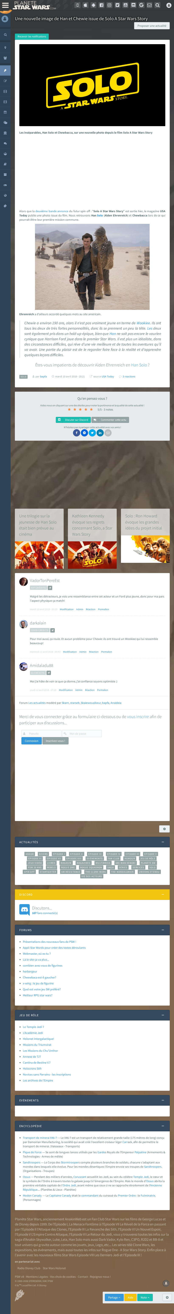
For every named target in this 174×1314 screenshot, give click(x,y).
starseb (75, 703)
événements (47, 1250)
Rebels (51, 867)
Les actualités (37, 703)
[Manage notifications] (166, 1283)
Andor (30, 853)
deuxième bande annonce (52, 211)
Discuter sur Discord (76, 420)
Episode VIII (73, 858)
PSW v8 (19, 1277)
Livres (51, 862)
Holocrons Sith (32, 1068)
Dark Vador (107, 1239)
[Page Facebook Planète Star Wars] (101, 5)
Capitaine (55, 1195)
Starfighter (48, 871)
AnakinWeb (73, 1219)
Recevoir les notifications (32, 36)
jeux (91, 1244)
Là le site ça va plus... (36, 959)
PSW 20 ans (35, 867)
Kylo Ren (123, 1239)
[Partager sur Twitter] (92, 432)
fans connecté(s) (45, 910)
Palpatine (140, 1152)
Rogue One (68, 867)
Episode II (76, 853)
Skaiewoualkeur (91, 703)
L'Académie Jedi (33, 1033)
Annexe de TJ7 (32, 1057)
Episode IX (132, 853)
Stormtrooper (70, 1162)
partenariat (26, 1261)
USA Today (108, 376)
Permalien (103, 609)
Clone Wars (141, 1244)
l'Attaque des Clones (52, 1229)
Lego (99, 1244)
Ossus (26, 1177)
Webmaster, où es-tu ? (37, 954)
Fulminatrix (148, 1195)
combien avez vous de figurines (42, 965)
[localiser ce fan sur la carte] (50, 588)
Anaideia (116, 703)
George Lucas (152, 1219)
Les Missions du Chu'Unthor (40, 1051)
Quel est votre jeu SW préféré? (42, 989)
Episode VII (54, 858)
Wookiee (143, 323)
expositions (23, 1250)
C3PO (135, 1239)
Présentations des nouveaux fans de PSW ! (49, 942)
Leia (64, 1239)
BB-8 (156, 1239)
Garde (101, 1152)
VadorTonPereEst (45, 580)
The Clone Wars (96, 871)
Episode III (95, 853)
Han (112, 333)
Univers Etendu (149, 871)
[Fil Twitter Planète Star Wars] (118, 5)
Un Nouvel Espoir (147, 1229)
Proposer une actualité (152, 26)
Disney (24, 1224)
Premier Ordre (127, 1195)
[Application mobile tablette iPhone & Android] (77, 5)
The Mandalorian (122, 871)
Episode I (59, 853)
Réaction (90, 609)
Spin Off (29, 871)
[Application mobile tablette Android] (94, 5)
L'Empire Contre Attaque (49, 1234)
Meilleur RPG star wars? (37, 995)
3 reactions (129, 376)
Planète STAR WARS (33, 5)
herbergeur (30, 971)
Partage (113, 1297)
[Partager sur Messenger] (84, 432)
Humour (130, 858)
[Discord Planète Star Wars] (133, 5)
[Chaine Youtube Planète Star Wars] (125, 5)
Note (144, 1297)
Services (138, 867)
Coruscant (79, 1177)
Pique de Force (32, 1152)
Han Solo (75, 1239)
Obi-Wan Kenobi (125, 862)
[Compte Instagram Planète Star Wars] (109, 5)
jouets (81, 1244)
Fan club (113, 858)
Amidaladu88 (41, 665)
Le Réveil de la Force (134, 1224)
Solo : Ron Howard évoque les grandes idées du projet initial (143, 522)
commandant (89, 1195)
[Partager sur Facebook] (76, 432)
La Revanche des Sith (100, 1229)
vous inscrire (138, 716)
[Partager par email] (108, 432)
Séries (123, 867)
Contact (83, 1277)
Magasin (66, 862)
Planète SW (148, 862)
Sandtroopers (31, 1162)
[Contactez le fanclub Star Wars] (150, 5)
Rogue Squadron (91, 867)
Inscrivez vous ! (55, 741)
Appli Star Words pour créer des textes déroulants (54, 948)
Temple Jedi (141, 1177)
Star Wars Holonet (54, 1268)
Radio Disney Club (28, 1268)
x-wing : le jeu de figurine (38, 983)
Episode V (150, 853)
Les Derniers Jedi (106, 1255)
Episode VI (35, 858)
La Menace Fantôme (83, 1224)
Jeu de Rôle (147, 858)
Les (149, 328)
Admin (79, 609)
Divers (43, 853)
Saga (110, 867)
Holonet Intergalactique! (38, 1039)
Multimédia (103, 862)
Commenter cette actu (113, 420)
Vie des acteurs (91, 876)
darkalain (38, 622)
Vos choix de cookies (63, 1277)
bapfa (105, 703)
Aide (130, 1297)
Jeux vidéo (35, 862)
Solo (100, 215)
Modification (67, 609)
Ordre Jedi (69, 1185)
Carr (125, 1142)
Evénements (95, 858)
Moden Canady (32, 1195)
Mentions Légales (37, 1277)
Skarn (65, 703)
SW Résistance (70, 871)
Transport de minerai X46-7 (40, 1138)
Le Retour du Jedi (99, 1234)
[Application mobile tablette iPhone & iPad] (85, 5)
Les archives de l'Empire (38, 1080)
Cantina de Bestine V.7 (37, 1062)
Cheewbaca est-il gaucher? (39, 977)
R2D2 (145, 1239)
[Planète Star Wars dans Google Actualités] (142, 5)
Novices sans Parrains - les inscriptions (47, 1074)
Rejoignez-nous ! (100, 1277)
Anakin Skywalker (38, 1239)
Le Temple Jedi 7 (33, 1027)
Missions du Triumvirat (37, 1045)
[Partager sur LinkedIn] (100, 432)
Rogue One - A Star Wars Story (124, 1250)
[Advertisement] (91, 170)
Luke (56, 1239)
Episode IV (114, 853)
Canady (66, 1195)
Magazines (84, 862)
